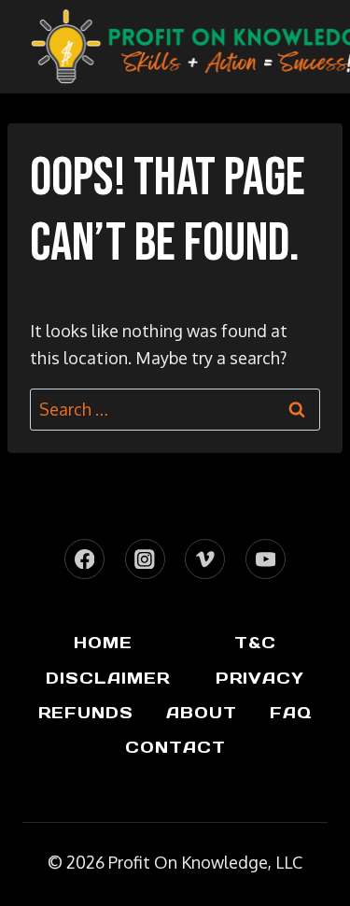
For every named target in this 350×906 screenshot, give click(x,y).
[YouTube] (265, 559)
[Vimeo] (205, 559)
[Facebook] (84, 559)
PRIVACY (260, 678)
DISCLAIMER (108, 678)
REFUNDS (85, 712)
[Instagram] (145, 559)
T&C (255, 642)
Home (103, 642)
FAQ (291, 712)
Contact (175, 747)
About (201, 712)
